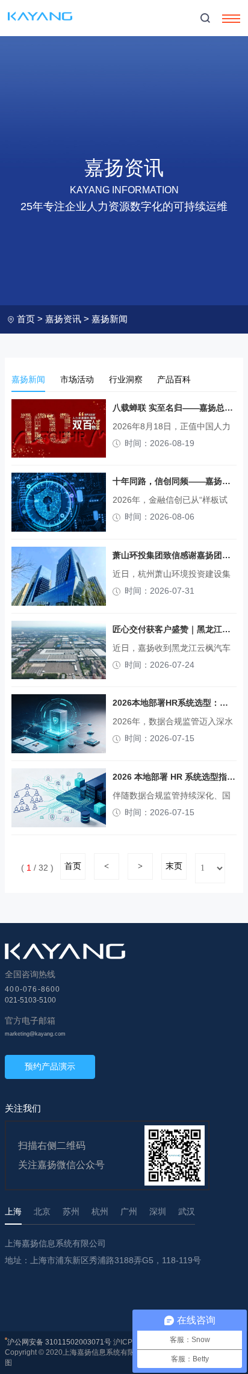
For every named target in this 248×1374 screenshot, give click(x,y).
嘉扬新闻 (109, 319)
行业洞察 (126, 379)
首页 (26, 319)
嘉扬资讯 (63, 319)
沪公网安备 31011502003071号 (59, 1342)
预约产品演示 (50, 1066)
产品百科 (174, 379)
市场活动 (77, 379)
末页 (174, 866)
